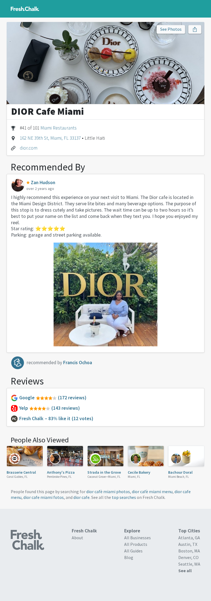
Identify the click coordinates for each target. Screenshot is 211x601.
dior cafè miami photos (108, 491)
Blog (128, 557)
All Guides (133, 551)
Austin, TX (187, 544)
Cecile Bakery (139, 472)
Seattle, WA (189, 564)
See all (185, 570)
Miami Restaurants (58, 128)
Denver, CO (188, 557)
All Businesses (137, 537)
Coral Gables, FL (17, 477)
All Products (135, 544)
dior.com (28, 148)
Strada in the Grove (104, 472)
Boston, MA (189, 551)
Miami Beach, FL (178, 477)
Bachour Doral (180, 472)
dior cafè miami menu (152, 491)
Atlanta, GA (189, 537)
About (77, 537)
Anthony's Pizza (61, 472)
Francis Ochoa (77, 363)
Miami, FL (114, 477)
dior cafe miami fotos (43, 497)
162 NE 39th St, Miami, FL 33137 (50, 138)
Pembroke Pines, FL (59, 477)
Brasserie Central (21, 472)
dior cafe (81, 497)
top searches (124, 497)
